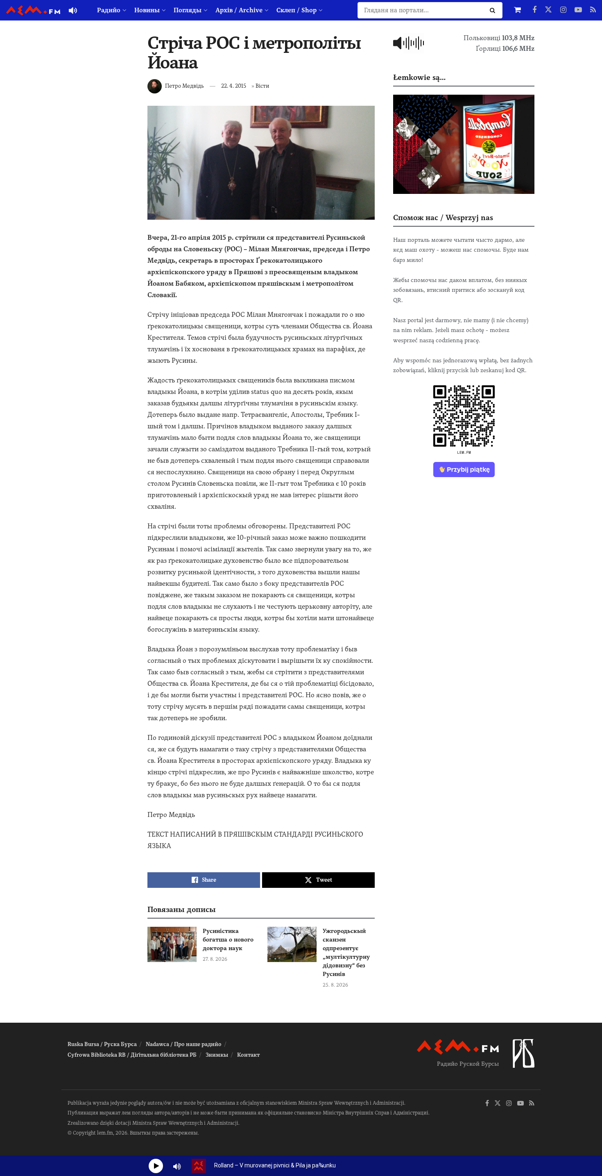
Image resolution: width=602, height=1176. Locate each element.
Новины (147, 10)
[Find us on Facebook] (534, 10)
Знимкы (217, 1055)
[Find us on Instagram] (563, 10)
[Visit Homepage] (33, 10)
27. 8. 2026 (215, 959)
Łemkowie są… (419, 77)
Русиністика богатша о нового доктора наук (228, 939)
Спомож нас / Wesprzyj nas (443, 217)
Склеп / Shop (296, 10)
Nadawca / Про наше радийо (184, 1044)
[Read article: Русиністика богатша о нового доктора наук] (172, 944)
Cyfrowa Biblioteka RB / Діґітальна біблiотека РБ (132, 1055)
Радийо (108, 10)
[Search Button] (494, 10)
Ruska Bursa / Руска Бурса (102, 1044)
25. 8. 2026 (335, 985)
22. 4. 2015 (233, 86)
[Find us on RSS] (593, 10)
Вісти (262, 86)
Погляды (187, 10)
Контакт (248, 1055)
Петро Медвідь (184, 86)
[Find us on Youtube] (578, 10)
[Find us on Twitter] (548, 10)
